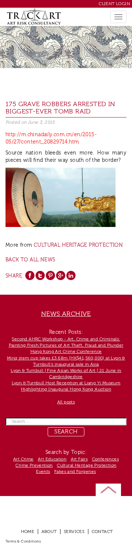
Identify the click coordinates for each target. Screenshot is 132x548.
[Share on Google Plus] (60, 275)
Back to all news (30, 260)
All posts (66, 402)
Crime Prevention (33, 465)
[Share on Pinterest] (50, 275)
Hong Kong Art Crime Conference (66, 351)
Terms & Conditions (23, 541)
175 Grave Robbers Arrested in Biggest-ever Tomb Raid (60, 107)
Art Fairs (79, 459)
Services (74, 531)
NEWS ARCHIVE (66, 314)
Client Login (114, 3)
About (49, 531)
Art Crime (23, 459)
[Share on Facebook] (29, 275)
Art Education (52, 459)
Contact (102, 531)
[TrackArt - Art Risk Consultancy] (34, 16)
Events (43, 471)
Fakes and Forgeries (75, 471)
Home (27, 531)
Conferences (105, 459)
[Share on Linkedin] (71, 275)
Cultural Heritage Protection (78, 245)
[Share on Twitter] (40, 275)
